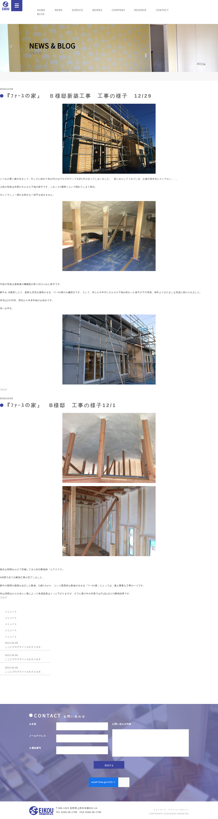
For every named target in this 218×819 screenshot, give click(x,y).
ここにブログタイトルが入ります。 (24, 645)
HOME (41, 10)
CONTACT (162, 10)
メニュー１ (11, 611)
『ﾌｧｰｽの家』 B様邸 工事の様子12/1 (60, 405)
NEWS (59, 10)
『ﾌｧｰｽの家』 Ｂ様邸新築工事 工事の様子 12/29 (78, 96)
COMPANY (118, 10)
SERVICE (77, 10)
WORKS (97, 10)
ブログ (3, 389)
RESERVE (140, 10)
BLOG (41, 14)
